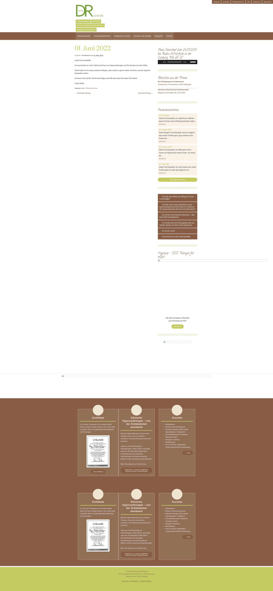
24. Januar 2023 (165, 147)
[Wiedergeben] (161, 62)
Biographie (159, 36)
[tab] (177, 198)
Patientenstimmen (238, 2)
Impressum (256, 2)
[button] (177, 180)
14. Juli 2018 (164, 115)
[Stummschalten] (188, 62)
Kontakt (169, 36)
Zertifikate (226, 2)
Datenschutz (267, 2)
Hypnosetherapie (83, 36)
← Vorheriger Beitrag (83, 93)
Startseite (216, 2)
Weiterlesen (162, 124)
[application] (177, 62)
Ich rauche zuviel (168, 231)
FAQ (248, 2)
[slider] (193, 62)
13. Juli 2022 (164, 164)
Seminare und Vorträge (142, 36)
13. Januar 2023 (165, 130)
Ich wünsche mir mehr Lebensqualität (176, 237)
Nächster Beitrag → (145, 93)
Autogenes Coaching (122, 36)
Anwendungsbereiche (102, 36)
